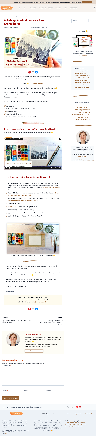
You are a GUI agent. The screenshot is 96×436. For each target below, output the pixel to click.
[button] (29, 72)
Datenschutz (88, 414)
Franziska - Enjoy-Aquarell (12, 27)
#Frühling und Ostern (82, 110)
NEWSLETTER (38, 407)
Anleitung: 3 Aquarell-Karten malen (74, 426)
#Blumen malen (82, 107)
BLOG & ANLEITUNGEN (14, 407)
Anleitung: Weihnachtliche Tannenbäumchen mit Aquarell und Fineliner (52, 321)
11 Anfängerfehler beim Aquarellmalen (75, 422)
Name (5, 390)
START (4, 407)
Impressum (78, 414)
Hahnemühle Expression (51, 188)
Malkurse (42, 8)
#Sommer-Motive (82, 117)
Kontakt (69, 414)
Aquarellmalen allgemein (82, 76)
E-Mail (26, 390)
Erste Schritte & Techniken (82, 78)
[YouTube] (77, 407)
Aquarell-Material (80, 73)
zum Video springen (36, 83)
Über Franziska (82, 156)
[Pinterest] (80, 407)
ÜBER (31, 407)
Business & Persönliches (81, 87)
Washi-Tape (12, 207)
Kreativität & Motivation (82, 82)
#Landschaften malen (88, 114)
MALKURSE (25, 407)
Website (48, 390)
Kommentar (6, 366)
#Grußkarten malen (83, 112)
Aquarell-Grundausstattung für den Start (75, 424)
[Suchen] (91, 20)
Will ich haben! (87, 2)
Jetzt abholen (83, 55)
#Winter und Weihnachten (83, 119)
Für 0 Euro (34, 8)
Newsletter (73, 8)
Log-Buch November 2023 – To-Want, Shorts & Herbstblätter (16, 320)
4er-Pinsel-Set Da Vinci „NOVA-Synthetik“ (22, 200)
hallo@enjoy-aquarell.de (40, 302)
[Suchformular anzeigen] (94, 8)
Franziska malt (79, 85)
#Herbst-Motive (77, 115)
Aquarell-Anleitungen (10, 16)
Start (20, 8)
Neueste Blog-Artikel (22, 16)
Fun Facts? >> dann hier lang (86, 160)
